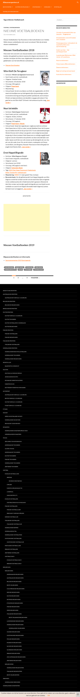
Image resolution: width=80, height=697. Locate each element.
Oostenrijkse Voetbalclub (15, 542)
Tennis (5, 438)
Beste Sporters (7, 7)
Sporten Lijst (7, 362)
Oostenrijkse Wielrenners (15, 635)
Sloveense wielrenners (14, 646)
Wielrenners (9, 570)
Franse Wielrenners (11, 337)
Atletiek (5, 369)
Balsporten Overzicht (12, 366)
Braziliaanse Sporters (10, 308)
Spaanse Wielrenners (13, 653)
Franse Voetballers (11, 333)
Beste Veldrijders (12, 585)
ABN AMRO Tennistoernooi (13, 441)
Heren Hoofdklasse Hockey (13, 416)
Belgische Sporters (9, 301)
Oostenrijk (13, 172)
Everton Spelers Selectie (14, 488)
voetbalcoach (21, 172)
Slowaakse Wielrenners (14, 650)
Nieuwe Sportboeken (12, 65)
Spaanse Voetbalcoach (14, 563)
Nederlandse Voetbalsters (13, 535)
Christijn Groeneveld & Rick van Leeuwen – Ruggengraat (66, 33)
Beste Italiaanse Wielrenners (18, 617)
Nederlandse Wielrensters (15, 667)
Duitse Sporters (8, 312)
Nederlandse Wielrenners (13, 359)
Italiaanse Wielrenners (14, 614)
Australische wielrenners (63, 74)
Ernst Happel (20, 267)
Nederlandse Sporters (10, 348)
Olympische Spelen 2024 (22, 7)
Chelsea (9, 484)
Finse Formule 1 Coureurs (13, 405)
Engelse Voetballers (11, 499)
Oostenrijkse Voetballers (13, 538)
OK (49, 695)
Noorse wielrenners (62, 60)
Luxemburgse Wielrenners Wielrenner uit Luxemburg (66, 56)
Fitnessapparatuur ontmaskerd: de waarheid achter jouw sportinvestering (66, 44)
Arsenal (9, 477)
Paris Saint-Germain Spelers (15, 513)
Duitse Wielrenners (11, 326)
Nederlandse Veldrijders (17, 628)
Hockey (5, 412)
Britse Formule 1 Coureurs (13, 398)
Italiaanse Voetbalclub (14, 524)
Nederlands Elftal (10, 269)
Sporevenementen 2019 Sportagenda (17, 260)
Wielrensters (9, 664)
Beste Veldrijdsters (13, 675)
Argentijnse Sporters (10, 290)
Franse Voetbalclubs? (14, 509)
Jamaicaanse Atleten (11, 377)
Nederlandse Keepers (11, 527)
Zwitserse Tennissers (11, 466)
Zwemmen (6, 678)
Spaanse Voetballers (11, 549)
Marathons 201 (9, 384)
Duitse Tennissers (10, 319)
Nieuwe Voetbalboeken (24, 31)
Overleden (47, 7)
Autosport (6, 391)
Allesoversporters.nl (11, 2)
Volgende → (35, 278)
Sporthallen (57, 7)
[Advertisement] (27, 217)
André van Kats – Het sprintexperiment (62, 51)
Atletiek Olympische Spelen (13, 373)
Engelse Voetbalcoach (14, 560)
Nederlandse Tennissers (12, 355)
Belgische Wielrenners (12, 305)
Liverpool (10, 491)
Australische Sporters (10, 294)
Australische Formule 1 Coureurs (16, 298)
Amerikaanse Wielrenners (15, 574)
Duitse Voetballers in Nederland (15, 323)
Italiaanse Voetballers (12, 344)
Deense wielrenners (62, 67)
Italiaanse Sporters (9, 341)
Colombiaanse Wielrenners (15, 588)
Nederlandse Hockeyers (12, 420)
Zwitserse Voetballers (12, 553)
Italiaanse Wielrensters (14, 671)
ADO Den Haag (14, 170)
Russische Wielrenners (14, 642)
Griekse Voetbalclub (11, 517)
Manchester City (12, 495)
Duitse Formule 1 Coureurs (13, 315)
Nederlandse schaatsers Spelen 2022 (16, 430)
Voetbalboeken (14, 27)
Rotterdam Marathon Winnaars (15, 387)
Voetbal (6, 27)
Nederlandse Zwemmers (12, 682)
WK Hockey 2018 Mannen (12, 423)
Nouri (20, 269)
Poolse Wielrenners (13, 639)
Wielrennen (7, 567)
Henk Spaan (39, 267)
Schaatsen (6, 427)
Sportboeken (36, 7)
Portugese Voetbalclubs (13, 545)
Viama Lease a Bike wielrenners (65, 64)
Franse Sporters (8, 330)
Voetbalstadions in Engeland (16, 502)
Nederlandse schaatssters (11, 685)
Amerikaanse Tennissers (12, 445)
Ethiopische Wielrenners (15, 603)
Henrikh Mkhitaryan (15, 481)
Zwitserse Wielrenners (14, 660)
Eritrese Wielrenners (13, 599)
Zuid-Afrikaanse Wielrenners (16, 657)
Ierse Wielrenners (12, 610)
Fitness (5, 409)
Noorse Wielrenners (13, 632)
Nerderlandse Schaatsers (13, 434)
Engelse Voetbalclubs (12, 474)
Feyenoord (23, 170)
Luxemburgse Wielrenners (15, 621)
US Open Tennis (9, 448)
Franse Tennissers (10, 459)
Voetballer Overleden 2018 (10, 11)
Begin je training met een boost (65, 71)
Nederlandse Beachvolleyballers (15, 351)
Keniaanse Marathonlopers (14, 380)
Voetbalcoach (38, 269)
